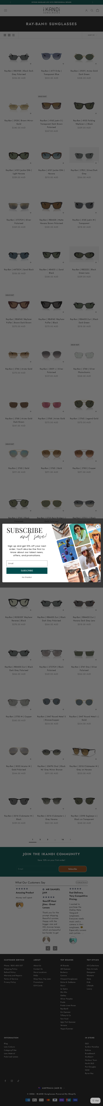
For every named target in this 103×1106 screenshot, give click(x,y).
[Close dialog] (98, 527)
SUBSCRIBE (27, 570)
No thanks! (27, 577)
